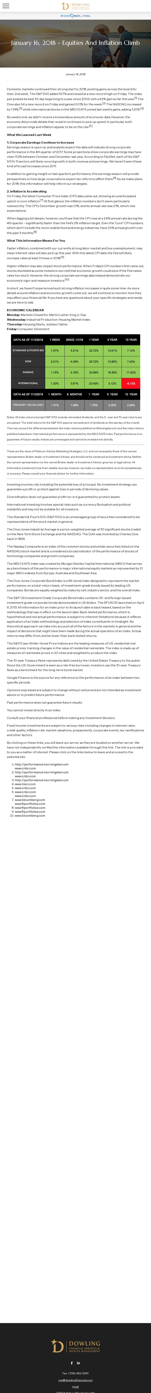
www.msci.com (25, 784)
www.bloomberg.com (30, 800)
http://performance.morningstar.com (41, 764)
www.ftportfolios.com (30, 804)
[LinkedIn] (78, 1363)
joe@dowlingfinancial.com (76, 1380)
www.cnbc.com (25, 768)
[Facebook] (72, 1363)
